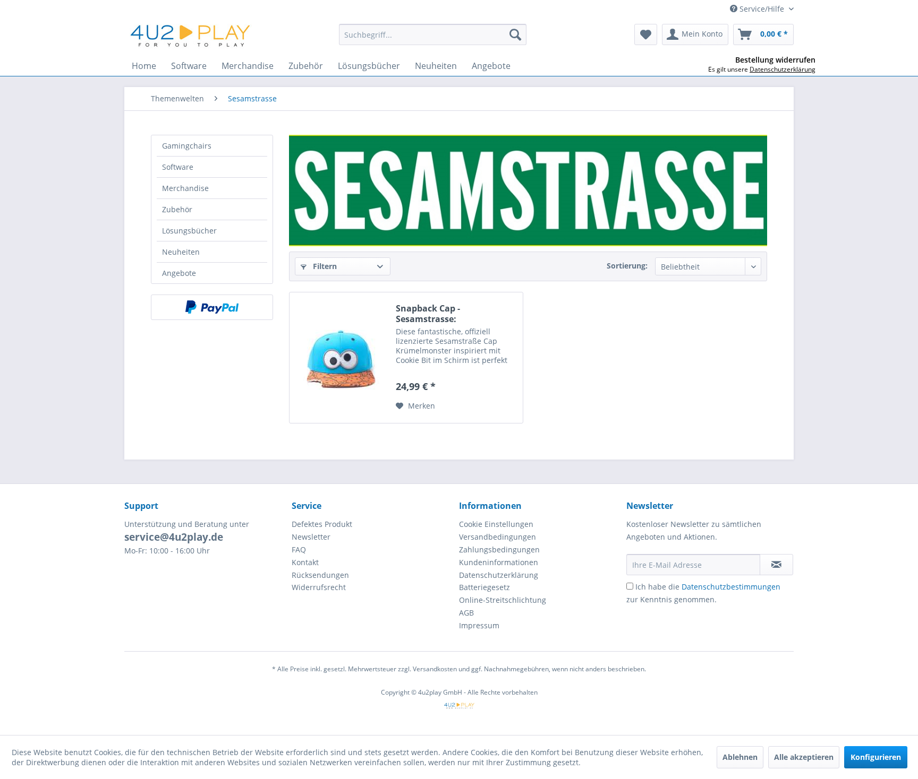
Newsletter (311, 537)
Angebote (179, 273)
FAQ (299, 549)
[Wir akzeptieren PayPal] (212, 307)
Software (177, 167)
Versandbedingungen (497, 537)
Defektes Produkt (322, 524)
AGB (466, 613)
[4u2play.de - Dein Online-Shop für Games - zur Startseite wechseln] (191, 37)
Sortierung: (627, 266)
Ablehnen (740, 757)
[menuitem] (432, 34)
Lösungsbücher (189, 231)
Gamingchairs (186, 146)
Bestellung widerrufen (775, 60)
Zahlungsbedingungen (499, 549)
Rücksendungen (320, 575)
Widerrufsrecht (319, 587)
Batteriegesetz (484, 587)
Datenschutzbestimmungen (731, 587)
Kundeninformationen (498, 562)
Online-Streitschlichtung (502, 600)
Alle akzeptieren (804, 757)
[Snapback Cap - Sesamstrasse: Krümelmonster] (340, 357)
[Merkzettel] (645, 34)
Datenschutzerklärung (498, 575)
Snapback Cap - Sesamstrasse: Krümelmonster (429, 313)
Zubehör (177, 209)
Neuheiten (181, 252)
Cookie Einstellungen (496, 524)
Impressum (479, 625)
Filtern (324, 266)
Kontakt (305, 562)
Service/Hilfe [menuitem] (761, 9)
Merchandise (185, 188)
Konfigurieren (876, 757)
